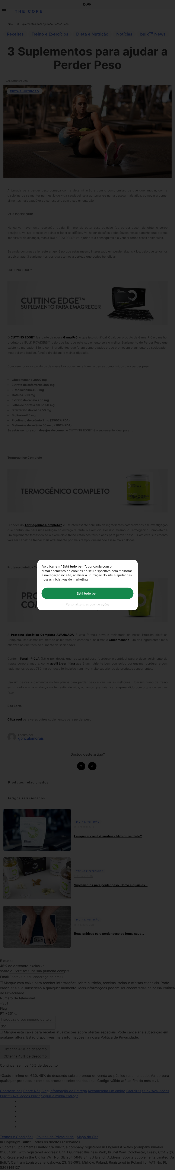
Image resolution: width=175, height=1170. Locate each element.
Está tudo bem (87, 593)
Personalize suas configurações (87, 604)
